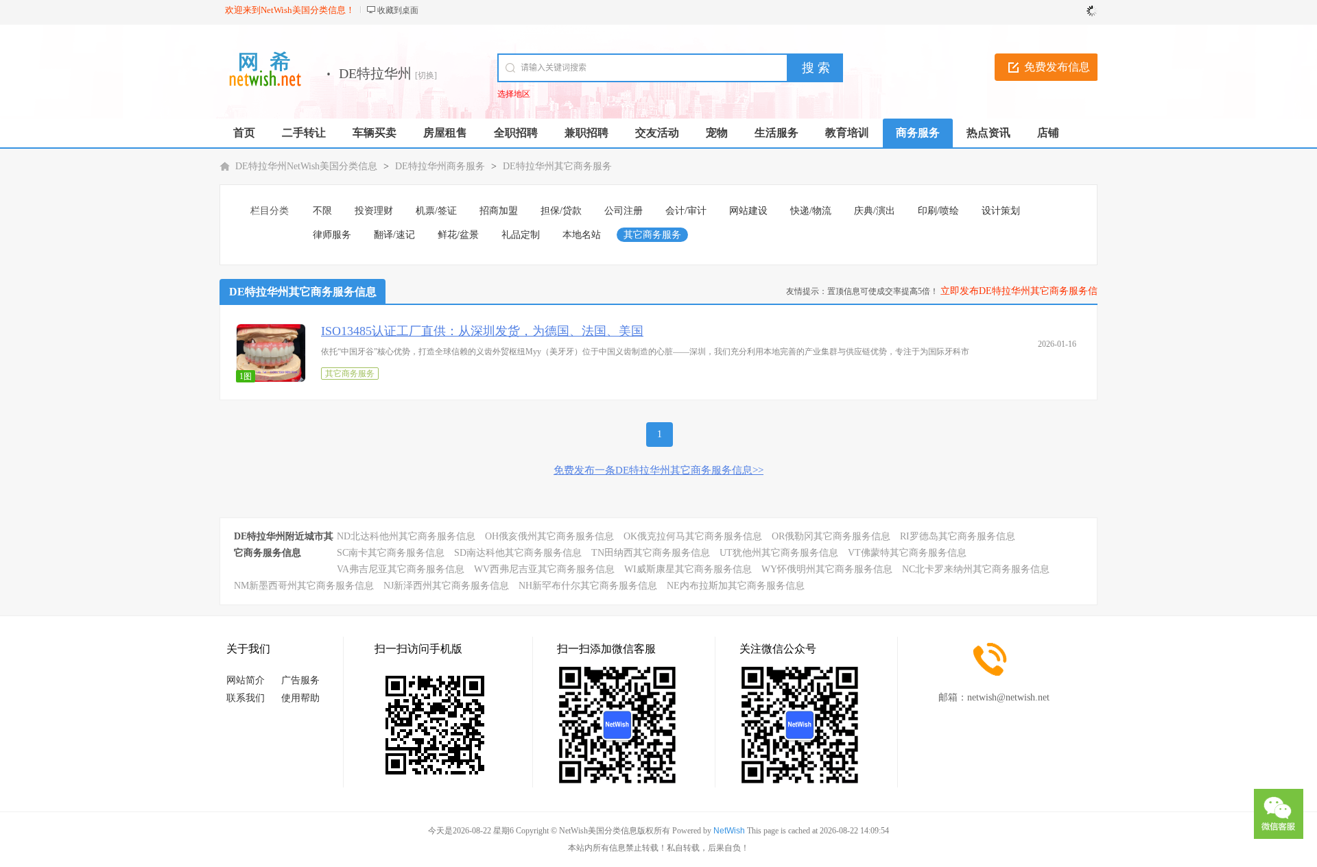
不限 (322, 211)
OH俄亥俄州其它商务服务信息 (549, 536)
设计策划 (1001, 211)
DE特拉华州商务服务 (440, 166)
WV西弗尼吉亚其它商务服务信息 (544, 569)
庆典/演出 (874, 211)
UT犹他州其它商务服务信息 (779, 553)
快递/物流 (810, 211)
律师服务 (332, 235)
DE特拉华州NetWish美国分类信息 (306, 166)
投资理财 (374, 211)
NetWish (729, 830)
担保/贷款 (561, 211)
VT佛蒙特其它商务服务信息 (907, 553)
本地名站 (581, 235)
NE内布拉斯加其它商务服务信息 (736, 586)
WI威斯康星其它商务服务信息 (688, 569)
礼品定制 (520, 235)
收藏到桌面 (397, 10)
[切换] (426, 75)
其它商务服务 (652, 235)
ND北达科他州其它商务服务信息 (406, 536)
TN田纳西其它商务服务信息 (650, 553)
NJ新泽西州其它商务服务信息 (446, 586)
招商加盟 (498, 211)
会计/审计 (686, 211)
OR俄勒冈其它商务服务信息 (831, 536)
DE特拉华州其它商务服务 (557, 166)
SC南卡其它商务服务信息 (390, 553)
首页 (244, 132)
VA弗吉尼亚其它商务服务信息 (400, 569)
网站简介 (245, 680)
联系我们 (245, 698)
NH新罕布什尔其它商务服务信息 (588, 586)
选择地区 (513, 94)
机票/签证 (436, 211)
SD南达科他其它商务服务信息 (518, 553)
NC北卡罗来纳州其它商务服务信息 (975, 569)
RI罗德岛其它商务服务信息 (957, 536)
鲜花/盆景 (458, 235)
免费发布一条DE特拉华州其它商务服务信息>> (658, 470)
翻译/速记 (394, 235)
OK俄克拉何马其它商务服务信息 (693, 536)
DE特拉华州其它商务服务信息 (303, 291)
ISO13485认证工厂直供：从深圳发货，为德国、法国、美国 (482, 331)
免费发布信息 (1057, 67)
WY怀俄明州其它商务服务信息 (826, 569)
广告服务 (300, 680)
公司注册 (623, 211)
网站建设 (748, 211)
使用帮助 (300, 698)
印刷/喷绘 (938, 211)
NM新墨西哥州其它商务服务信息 (304, 586)
